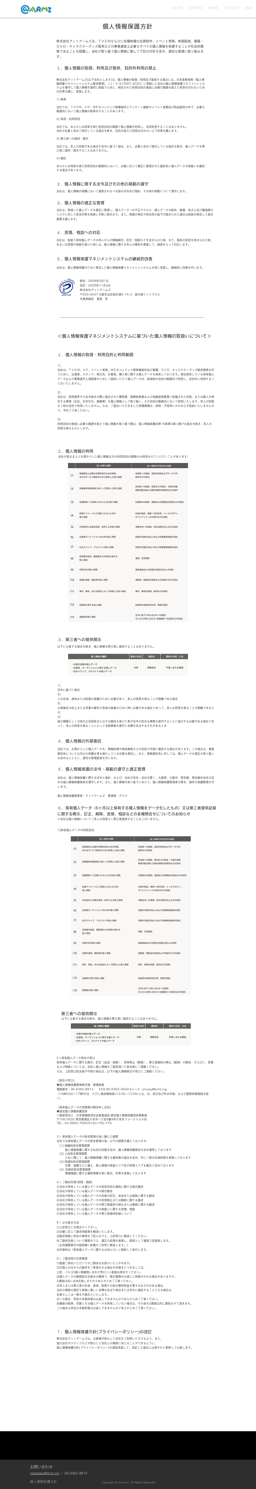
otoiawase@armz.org (44, 1473)
